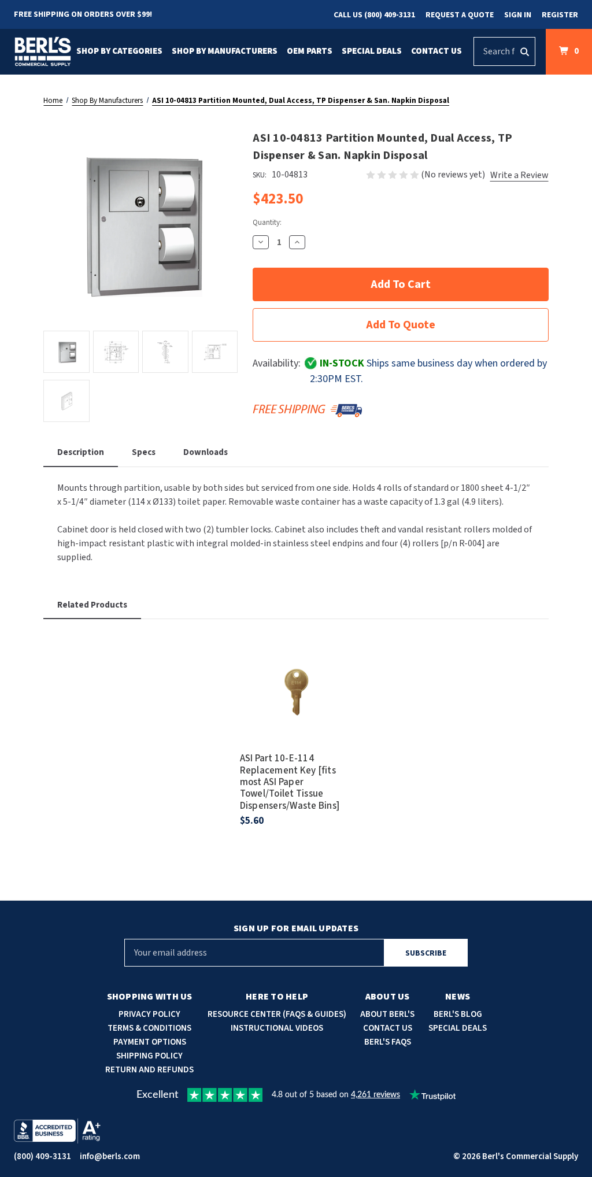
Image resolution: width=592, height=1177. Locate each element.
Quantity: (267, 222)
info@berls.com (110, 1156)
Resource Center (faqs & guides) (277, 1014)
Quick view (296, 673)
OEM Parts (309, 51)
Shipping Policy (149, 1056)
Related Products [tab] (92, 605)
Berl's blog (458, 1014)
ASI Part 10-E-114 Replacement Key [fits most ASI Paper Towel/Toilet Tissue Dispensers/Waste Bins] (290, 782)
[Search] (525, 51)
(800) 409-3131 (42, 1156)
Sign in (517, 15)
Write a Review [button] (519, 175)
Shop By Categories (119, 51)
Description (80, 452)
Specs (144, 452)
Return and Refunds (149, 1070)
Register (560, 15)
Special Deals (372, 51)
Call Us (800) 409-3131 (374, 15)
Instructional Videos (277, 1028)
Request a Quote (460, 15)
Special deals (457, 1028)
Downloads (205, 452)
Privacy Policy (149, 1014)
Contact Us (436, 51)
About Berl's (387, 1014)
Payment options (149, 1042)
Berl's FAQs (387, 1042)
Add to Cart (296, 705)
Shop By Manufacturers (225, 51)
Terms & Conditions (149, 1028)
